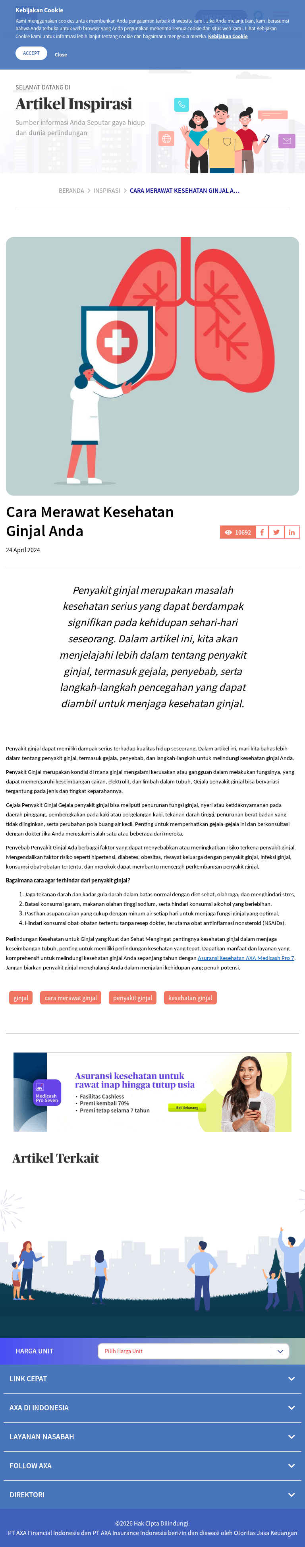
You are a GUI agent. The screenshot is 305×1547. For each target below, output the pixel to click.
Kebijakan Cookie (228, 36)
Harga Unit (34, 1351)
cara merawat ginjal (71, 998)
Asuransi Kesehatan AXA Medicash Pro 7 (246, 959)
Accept (31, 53)
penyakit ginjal (132, 998)
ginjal (21, 998)
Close (61, 54)
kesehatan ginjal (190, 998)
